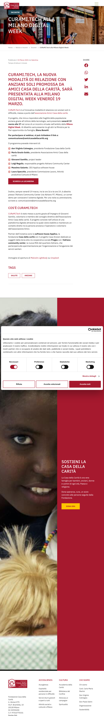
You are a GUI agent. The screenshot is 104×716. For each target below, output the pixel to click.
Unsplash (55, 258)
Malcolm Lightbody (39, 258)
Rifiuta (19, 384)
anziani (28, 275)
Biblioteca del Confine (64, 692)
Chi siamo (83, 685)
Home (10, 47)
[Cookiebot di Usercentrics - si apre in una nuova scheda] (90, 330)
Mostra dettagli (89, 376)
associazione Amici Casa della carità (51, 113)
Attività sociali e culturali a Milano (45, 705)
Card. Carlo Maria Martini (86, 689)
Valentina (34, 60)
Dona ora (70, 506)
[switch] (39, 367)
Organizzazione (85, 706)
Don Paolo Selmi (85, 702)
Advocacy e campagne (63, 699)
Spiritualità (63, 704)
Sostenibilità (84, 709)
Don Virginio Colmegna (84, 696)
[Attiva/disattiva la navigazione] (96, 4)
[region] (52, 345)
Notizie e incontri (22, 47)
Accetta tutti (85, 384)
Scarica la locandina (23, 181)
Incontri (15, 12)
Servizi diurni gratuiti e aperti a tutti (47, 699)
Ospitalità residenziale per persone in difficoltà (46, 691)
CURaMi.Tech (14, 110)
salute (14, 275)
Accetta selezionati (52, 384)
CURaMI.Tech (14, 213)
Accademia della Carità (65, 686)
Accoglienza (43, 685)
